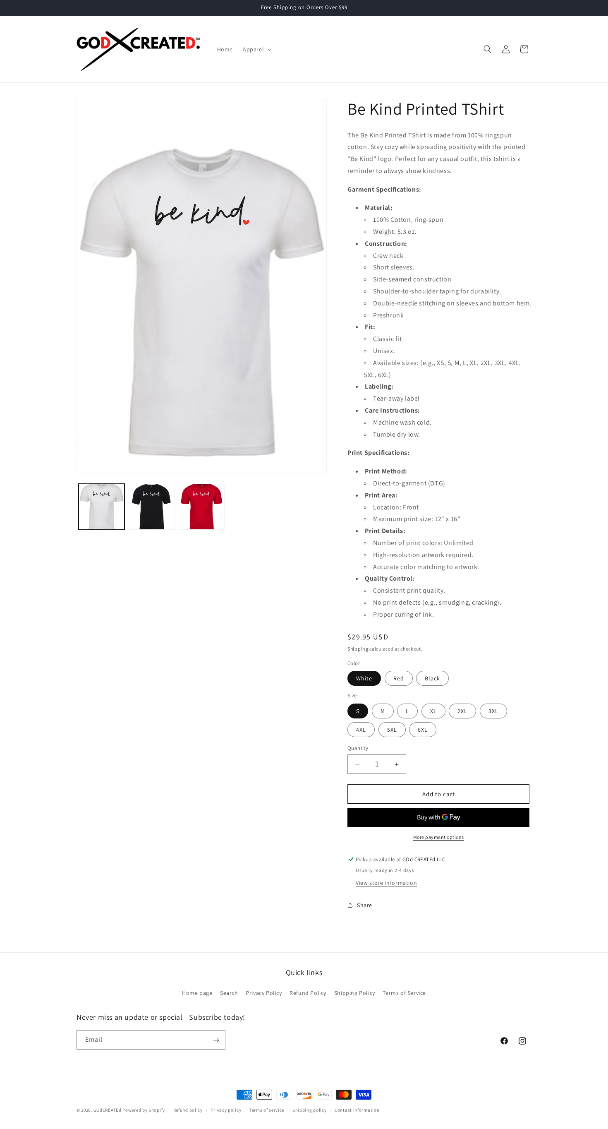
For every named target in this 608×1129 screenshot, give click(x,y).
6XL (423, 729)
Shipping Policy (354, 992)
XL (433, 711)
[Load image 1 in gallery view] (101, 507)
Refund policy (188, 1109)
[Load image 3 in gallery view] (202, 507)
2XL (462, 711)
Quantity (357, 748)
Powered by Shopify (143, 1110)
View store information (386, 882)
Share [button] (364, 905)
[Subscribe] (216, 1040)
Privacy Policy (264, 992)
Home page (197, 992)
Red (398, 678)
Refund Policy (308, 992)
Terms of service (266, 1109)
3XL (493, 711)
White (364, 678)
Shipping (358, 649)
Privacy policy (226, 1109)
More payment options (438, 837)
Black (432, 678)
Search (229, 992)
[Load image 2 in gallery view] (152, 507)
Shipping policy (309, 1109)
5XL (392, 729)
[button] (256, 49)
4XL (361, 729)
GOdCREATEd (107, 1110)
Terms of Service (404, 992)
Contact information (357, 1109)
